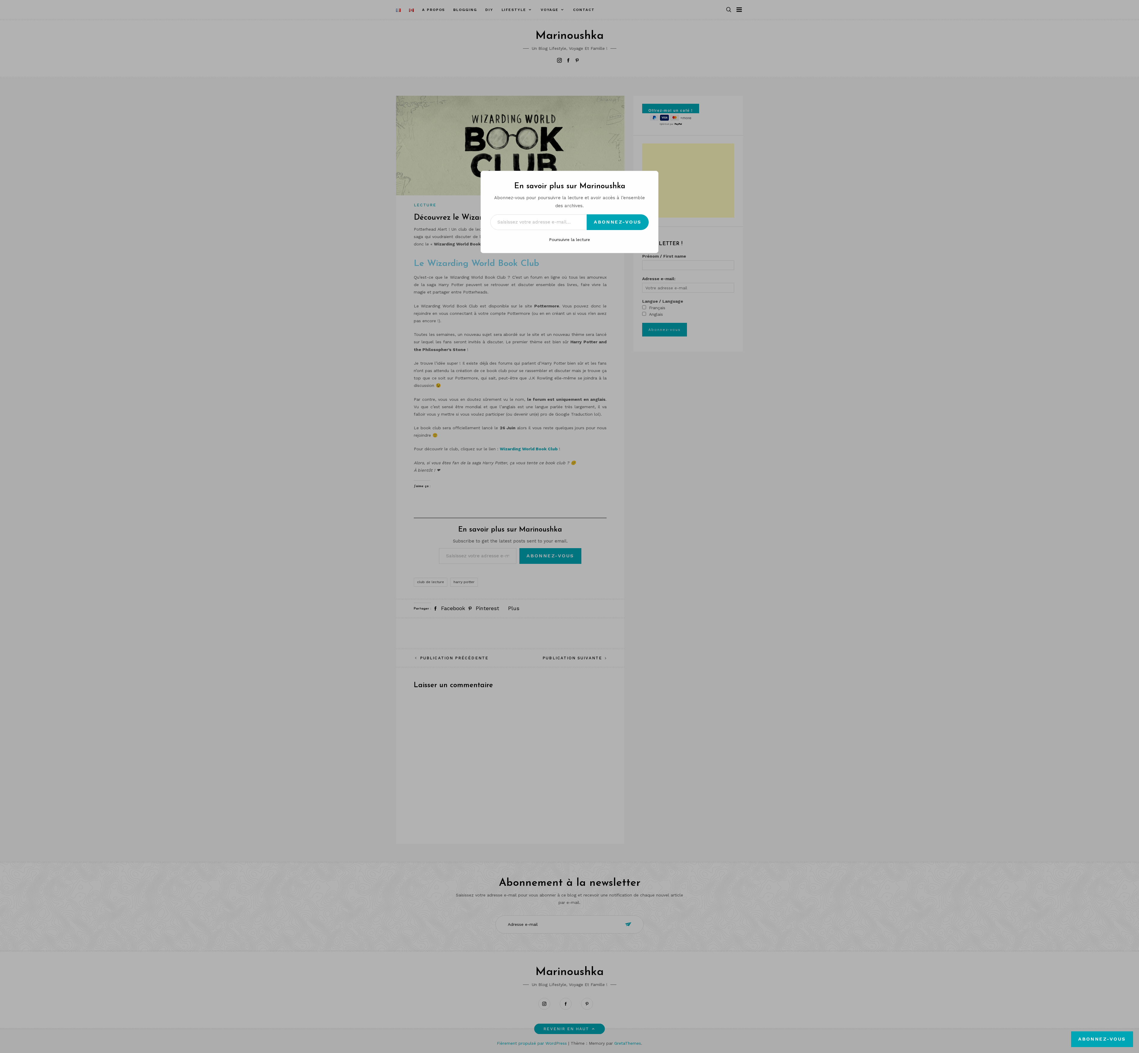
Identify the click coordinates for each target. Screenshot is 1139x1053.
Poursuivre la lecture (569, 239)
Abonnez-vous (618, 222)
